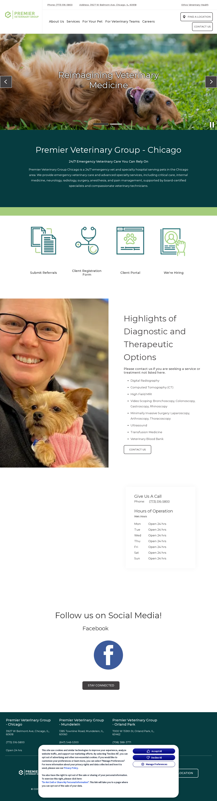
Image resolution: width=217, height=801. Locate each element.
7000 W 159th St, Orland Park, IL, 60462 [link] (133, 733)
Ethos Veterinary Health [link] (195, 5)
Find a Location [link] (199, 16)
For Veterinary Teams (122, 21)
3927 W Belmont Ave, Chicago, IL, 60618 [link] (27, 733)
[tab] (141, 517)
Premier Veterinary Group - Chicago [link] (28, 722)
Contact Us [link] (202, 26)
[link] (22, 16)
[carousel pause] (212, 125)
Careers (148, 21)
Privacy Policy (71, 767)
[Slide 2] (116, 124)
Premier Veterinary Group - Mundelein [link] (81, 722)
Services (73, 21)
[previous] (6, 82)
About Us (56, 21)
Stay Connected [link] (101, 685)
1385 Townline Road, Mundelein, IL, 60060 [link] (81, 733)
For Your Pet (92, 21)
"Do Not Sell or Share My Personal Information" (65, 782)
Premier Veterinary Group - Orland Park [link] (134, 722)
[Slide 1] (101, 124)
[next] (211, 82)
